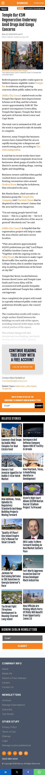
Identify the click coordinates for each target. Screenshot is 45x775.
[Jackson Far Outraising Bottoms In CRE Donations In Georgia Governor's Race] (11, 571)
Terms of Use (9, 731)
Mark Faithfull (16, 378)
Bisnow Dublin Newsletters (19, 629)
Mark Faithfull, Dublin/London (14, 37)
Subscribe (39, 3)
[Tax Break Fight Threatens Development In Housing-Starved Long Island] (11, 605)
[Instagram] (20, 753)
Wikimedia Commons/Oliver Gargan (15, 70)
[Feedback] (26, 753)
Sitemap (6, 736)
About (5, 669)
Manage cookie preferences (16, 745)
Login (5, 740)
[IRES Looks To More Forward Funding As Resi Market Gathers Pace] (33, 536)
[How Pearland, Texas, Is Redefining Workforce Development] (33, 467)
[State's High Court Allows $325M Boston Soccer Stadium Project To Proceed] (33, 500)
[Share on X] (16, 772)
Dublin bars (20, 386)
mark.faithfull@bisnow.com (14, 381)
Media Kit (7, 673)
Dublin (20, 8)
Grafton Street (9, 184)
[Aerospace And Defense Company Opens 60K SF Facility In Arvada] (33, 437)
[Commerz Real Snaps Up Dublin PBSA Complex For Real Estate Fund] (11, 437)
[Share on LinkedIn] (5, 772)
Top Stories (8, 714)
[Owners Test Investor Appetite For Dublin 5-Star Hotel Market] (11, 467)
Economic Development (34, 8)
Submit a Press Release (14, 678)
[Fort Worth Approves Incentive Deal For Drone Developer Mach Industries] (33, 571)
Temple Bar (7, 389)
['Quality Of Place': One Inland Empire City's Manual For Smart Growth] (11, 536)
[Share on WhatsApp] (39, 772)
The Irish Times (25, 200)
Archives (6, 700)
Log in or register (22, 367)
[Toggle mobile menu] (3, 3)
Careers (6, 682)
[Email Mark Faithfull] (27, 37)
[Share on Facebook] (28, 772)
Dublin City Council (11, 95)
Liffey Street (8, 257)
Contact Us (8, 687)
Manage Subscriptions (13, 705)
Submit (39, 405)
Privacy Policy (9, 727)
